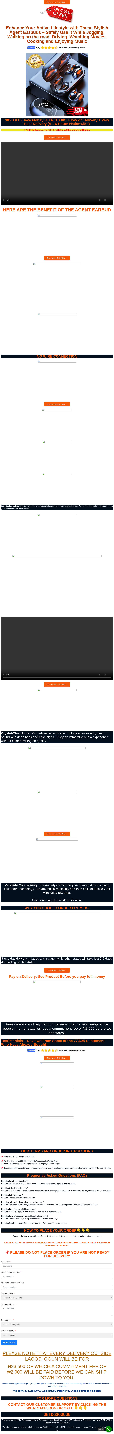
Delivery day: (6, 1320)
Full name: (5, 1261)
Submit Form (9, 1342)
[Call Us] (109, 1429)
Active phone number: (10, 1272)
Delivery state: (7, 1293)
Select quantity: (7, 1331)
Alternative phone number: (12, 1283)
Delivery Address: (8, 1304)
